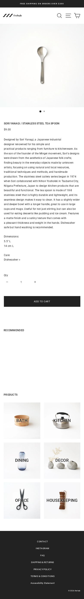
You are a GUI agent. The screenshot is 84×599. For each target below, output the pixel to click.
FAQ (42, 555)
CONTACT (42, 541)
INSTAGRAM (42, 548)
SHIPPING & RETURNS (42, 562)
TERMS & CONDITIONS (43, 576)
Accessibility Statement (43, 583)
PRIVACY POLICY (43, 569)
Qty (6, 275)
